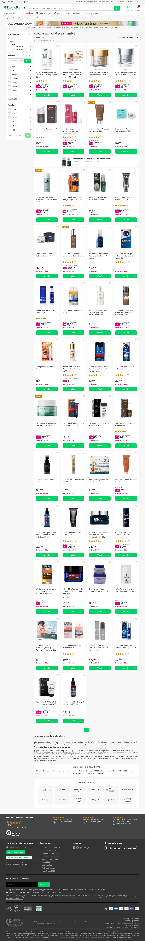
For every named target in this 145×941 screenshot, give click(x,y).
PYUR (119, 771)
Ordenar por (118, 37)
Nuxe (68, 771)
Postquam (61, 771)
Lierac (133, 771)
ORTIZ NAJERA (98, 771)
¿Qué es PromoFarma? (51, 847)
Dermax (100, 774)
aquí (25, 865)
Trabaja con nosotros (50, 853)
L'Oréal (38, 771)
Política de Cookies (132, 925)
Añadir (47, 95)
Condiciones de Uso (132, 920)
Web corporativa (48, 868)
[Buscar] (117, 8)
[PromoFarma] (14, 8)
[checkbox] (19, 66)
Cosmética (23, 18)
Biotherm (46, 771)
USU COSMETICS (75, 774)
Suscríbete (44, 884)
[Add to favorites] (57, 45)
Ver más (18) (12, 99)
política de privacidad (25, 892)
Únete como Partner (50, 859)
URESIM (125, 771)
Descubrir (75, 164)
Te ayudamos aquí (15, 852)
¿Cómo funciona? (49, 850)
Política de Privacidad (14, 899)
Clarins (81, 771)
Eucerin (108, 771)
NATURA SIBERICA (89, 774)
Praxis (75, 771)
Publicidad (46, 862)
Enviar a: (118, 2)
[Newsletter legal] (7, 892)
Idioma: (134, 2)
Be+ (114, 771)
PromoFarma (13, 18)
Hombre (31, 18)
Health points (47, 865)
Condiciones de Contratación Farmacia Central (122, 924)
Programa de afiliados (50, 856)
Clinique (89, 771)
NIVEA (53, 771)
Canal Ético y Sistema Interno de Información (123, 927)
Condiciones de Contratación (128, 922)
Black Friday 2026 (48, 871)
